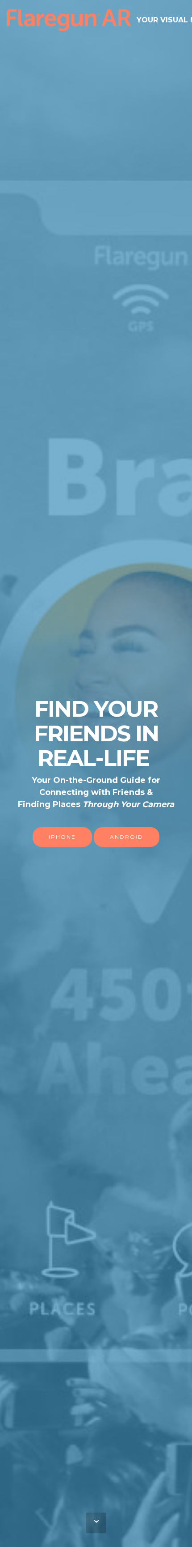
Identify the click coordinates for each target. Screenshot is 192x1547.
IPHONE (62, 836)
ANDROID (126, 836)
